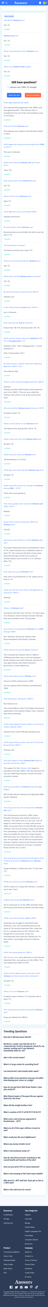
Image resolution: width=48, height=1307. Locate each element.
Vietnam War (25, 768)
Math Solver (8, 1269)
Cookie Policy (29, 1273)
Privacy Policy (30, 1264)
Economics (28, 1244)
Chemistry (28, 1219)
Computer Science (31, 1240)
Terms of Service (31, 1260)
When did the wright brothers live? (18, 1105)
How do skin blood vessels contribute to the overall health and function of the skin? (22, 1159)
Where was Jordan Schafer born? (17, 1144)
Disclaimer (28, 1269)
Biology (27, 1223)
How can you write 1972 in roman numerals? (22, 1167)
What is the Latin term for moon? (17, 1189)
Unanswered (8, 1223)
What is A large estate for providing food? (21, 1064)
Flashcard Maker (9, 1260)
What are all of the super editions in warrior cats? (22, 1129)
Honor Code (8, 1256)
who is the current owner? (14, 1057)
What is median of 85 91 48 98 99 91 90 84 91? (22, 1112)
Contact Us (29, 1256)
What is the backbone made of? (17, 1151)
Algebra (27, 1215)
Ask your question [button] (33, 95)
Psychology (29, 1236)
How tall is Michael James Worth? (17, 1037)
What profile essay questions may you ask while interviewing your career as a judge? (23, 1079)
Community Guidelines (12, 1252)
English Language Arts (33, 1231)
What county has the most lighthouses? (20, 1137)
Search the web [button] (14, 95)
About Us (28, 1252)
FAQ (5, 1273)
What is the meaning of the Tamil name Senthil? (23, 1173)
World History (30, 1227)
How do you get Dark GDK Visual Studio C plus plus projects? (23, 1088)
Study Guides (8, 1264)
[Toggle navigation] (3, 2)
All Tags (6, 1219)
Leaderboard (8, 1215)
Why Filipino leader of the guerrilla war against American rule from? (23, 1097)
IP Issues (28, 1277)
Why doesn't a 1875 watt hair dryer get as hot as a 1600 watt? (23, 1181)
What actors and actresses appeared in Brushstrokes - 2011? (20, 1120)
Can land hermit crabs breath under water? (21, 1071)
